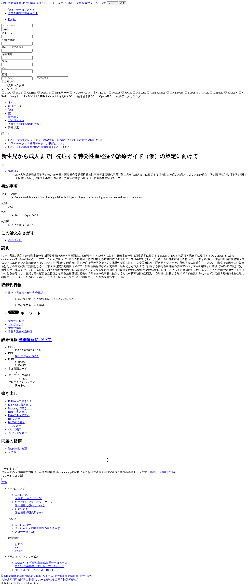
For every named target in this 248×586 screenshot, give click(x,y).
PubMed (28, 96)
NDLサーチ (62, 92)
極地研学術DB (85, 96)
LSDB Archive (46, 96)
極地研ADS (65, 96)
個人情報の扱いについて (30, 505)
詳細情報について (35, 339)
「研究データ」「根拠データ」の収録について (36, 143)
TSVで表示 (14, 425)
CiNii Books (176, 92)
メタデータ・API (25, 531)
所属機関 (6, 54)
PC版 (4, 482)
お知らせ (20, 544)
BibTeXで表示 (16, 422)
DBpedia (218, 92)
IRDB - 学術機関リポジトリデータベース (39, 566)
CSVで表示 (15, 429)
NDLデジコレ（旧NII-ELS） (90, 92)
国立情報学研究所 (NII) (29, 512)
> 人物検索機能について (28, 123)
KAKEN (232, 92)
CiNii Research (23, 524)
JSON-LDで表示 (17, 433)
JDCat (128, 92)
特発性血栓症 (16, 320)
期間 (4, 74)
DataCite (45, 92)
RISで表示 (14, 418)
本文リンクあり (14, 85)
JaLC (8, 92)
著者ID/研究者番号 (12, 47)
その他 (12, 452)
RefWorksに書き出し (20, 401)
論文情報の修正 (17, 448)
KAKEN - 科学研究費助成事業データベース (41, 562)
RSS (17, 547)
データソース (9, 88)
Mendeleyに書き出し (20, 408)
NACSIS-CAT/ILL (198, 92)
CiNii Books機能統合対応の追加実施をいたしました (39, 147)
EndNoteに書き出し (19, 404)
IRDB (19, 92)
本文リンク (8, 81)
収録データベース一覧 (28, 498)
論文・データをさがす (21, 9)
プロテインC (15, 324)
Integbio (15, 96)
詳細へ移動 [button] (74, 3)
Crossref (31, 92)
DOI (3, 67)
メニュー (112, 3)
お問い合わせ (23, 509)
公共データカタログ (128, 96)
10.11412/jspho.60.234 (27, 356)
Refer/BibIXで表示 (19, 415)
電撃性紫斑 (15, 328)
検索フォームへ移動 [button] (94, 3)
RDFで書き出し (17, 411)
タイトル (6, 32)
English (12, 19)
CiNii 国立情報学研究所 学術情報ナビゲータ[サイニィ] (34, 3)
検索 (122, 3)
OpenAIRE (105, 96)
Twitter (18, 550)
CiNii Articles (158, 92)
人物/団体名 (8, 40)
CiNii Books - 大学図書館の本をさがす (37, 528)
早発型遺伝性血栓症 (20, 331)
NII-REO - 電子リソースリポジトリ (36, 569)
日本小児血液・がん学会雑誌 (25, 292)
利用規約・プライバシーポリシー (35, 501)
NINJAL (141, 92)
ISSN (4, 61)
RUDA (116, 92)
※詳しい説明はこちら (163, 472)
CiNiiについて (23, 494)
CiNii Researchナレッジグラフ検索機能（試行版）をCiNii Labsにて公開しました (56, 140)
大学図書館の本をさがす (23, 13)
